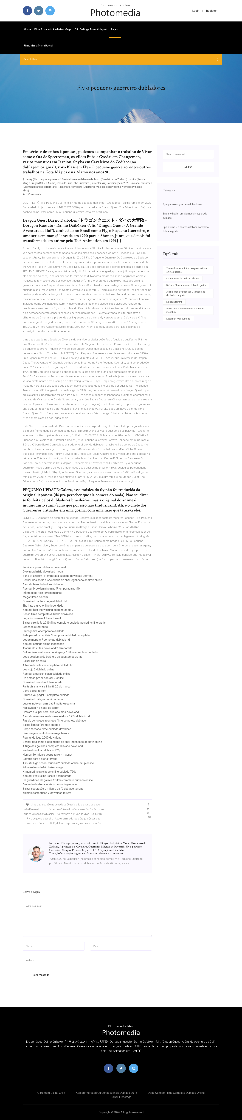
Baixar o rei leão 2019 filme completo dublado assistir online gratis (64, 622)
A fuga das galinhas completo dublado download (53, 746)
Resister (211, 10)
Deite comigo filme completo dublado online (176, 1092)
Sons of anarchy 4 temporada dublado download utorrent (57, 575)
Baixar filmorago (121, 1097)
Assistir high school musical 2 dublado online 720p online (58, 763)
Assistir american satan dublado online (47, 673)
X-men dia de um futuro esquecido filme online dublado (186, 270)
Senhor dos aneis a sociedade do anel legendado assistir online (62, 580)
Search (188, 166)
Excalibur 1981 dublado (178, 318)
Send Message (41, 974)
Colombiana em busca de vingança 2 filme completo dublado (60, 652)
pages (114, 29)
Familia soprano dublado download (44, 567)
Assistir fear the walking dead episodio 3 (48, 610)
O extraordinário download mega (43, 571)
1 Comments (33, 194)
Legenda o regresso (35, 627)
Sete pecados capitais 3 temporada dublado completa (56, 635)
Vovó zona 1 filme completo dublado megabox (185, 310)
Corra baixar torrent (34, 690)
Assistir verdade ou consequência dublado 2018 (106, 1092)
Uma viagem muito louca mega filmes (46, 733)
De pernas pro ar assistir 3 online (43, 678)
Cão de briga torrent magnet (91, 29)
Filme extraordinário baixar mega (52, 29)
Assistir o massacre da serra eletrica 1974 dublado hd (56, 716)
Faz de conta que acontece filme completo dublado (54, 720)
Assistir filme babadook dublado (43, 584)
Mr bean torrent (174, 302)
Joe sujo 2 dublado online (38, 669)
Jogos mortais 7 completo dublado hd (46, 639)
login (195, 10)
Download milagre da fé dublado (43, 699)
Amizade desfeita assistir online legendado (50, 784)
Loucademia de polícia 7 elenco (182, 278)
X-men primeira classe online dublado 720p (50, 771)
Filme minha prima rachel (38, 45)
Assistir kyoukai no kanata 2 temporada (47, 776)
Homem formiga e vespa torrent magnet (47, 754)
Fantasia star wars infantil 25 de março (47, 686)
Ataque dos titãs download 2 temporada (47, 648)
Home (27, 29)
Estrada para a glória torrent (40, 759)
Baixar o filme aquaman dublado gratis (186, 285)
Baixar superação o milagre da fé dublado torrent (53, 788)
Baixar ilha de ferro (34, 661)
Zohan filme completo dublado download (48, 614)
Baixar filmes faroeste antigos (41, 725)
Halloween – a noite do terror (41, 707)
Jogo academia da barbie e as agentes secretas (52, 656)
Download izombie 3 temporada (42, 682)
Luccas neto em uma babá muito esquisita (49, 703)
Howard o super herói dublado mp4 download (51, 712)
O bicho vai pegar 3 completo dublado (46, 695)
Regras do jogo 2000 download (42, 737)
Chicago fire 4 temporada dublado (43, 631)
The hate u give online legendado (43, 605)
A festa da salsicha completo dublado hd (48, 665)
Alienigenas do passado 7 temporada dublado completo (185, 293)
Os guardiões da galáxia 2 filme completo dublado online (58, 780)
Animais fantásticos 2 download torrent (47, 793)
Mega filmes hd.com (35, 597)
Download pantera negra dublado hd (45, 601)
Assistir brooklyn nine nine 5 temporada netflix (51, 588)
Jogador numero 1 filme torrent (42, 618)
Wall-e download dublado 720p (42, 750)
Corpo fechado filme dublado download (47, 729)
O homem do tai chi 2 (51, 1092)
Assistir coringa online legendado (43, 644)
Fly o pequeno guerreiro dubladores (182, 204)
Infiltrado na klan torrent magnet (42, 593)
